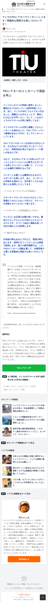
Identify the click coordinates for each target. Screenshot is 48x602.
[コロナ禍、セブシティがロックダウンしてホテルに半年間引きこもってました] (7, 482)
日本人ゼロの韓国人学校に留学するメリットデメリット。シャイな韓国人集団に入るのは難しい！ (29, 459)
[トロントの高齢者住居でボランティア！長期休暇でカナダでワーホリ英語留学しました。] (7, 420)
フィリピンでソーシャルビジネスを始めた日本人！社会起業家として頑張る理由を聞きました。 (29, 408)
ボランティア (23, 386)
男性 (23, 390)
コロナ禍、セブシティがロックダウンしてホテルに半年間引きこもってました (29, 482)
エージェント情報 (19, 584)
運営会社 (10, 584)
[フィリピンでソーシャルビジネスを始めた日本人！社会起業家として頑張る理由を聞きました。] (7, 408)
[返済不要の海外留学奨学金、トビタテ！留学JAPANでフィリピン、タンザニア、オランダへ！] (7, 432)
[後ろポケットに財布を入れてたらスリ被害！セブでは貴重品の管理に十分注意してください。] (7, 471)
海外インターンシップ (12, 390)
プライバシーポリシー (33, 584)
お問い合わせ (24, 594)
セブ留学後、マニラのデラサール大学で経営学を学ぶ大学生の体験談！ (26, 378)
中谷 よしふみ (10, 29)
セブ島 (7, 386)
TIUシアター (22, 368)
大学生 (33, 386)
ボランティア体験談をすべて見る (20, 443)
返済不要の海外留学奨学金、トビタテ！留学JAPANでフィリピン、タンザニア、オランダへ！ (29, 431)
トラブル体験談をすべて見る (18, 494)
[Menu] (44, 4)
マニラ (14, 386)
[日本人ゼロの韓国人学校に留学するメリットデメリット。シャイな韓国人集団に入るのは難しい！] (7, 459)
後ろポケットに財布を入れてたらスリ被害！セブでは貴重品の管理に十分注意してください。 (29, 471)
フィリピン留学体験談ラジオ (24, 4)
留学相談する (24, 559)
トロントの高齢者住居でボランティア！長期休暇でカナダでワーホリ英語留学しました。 (29, 420)
